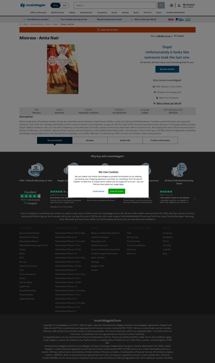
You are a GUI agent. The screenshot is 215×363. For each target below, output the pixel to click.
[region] (108, 181)
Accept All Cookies (116, 191)
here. (121, 184)
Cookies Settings (98, 191)
